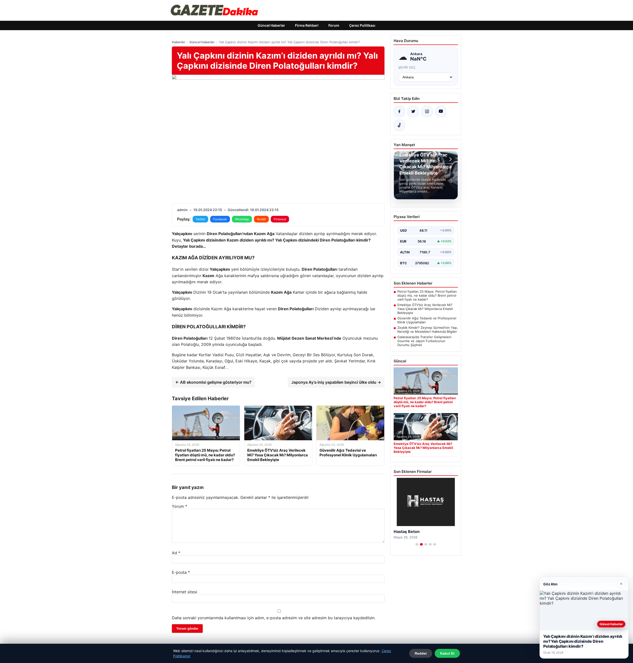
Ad (176, 552)
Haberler (178, 42)
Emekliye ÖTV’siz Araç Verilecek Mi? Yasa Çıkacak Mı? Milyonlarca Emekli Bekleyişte (425, 309)
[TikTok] (399, 125)
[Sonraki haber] (450, 159)
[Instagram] (427, 111)
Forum (333, 25)
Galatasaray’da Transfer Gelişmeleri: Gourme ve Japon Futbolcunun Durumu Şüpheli (424, 341)
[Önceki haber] (439, 159)
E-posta (181, 572)
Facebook (220, 219)
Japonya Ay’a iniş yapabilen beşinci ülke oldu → (336, 382)
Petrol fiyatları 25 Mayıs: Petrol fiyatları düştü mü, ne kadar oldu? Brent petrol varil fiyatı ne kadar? (427, 295)
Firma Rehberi (306, 25)
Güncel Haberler (271, 25)
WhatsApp (242, 219)
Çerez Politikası (362, 25)
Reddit (261, 219)
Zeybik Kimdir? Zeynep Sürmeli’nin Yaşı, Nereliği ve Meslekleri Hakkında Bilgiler (427, 329)
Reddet (421, 653)
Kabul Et (447, 653)
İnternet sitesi (184, 591)
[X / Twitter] (413, 111)
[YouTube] (441, 111)
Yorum (179, 506)
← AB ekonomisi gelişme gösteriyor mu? (213, 382)
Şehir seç (407, 67)
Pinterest (280, 219)
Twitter (200, 219)
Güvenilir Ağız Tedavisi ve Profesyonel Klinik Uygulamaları (426, 320)
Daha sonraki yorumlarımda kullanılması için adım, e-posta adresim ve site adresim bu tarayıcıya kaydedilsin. (273, 617)
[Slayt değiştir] (416, 544)
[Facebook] (399, 111)
